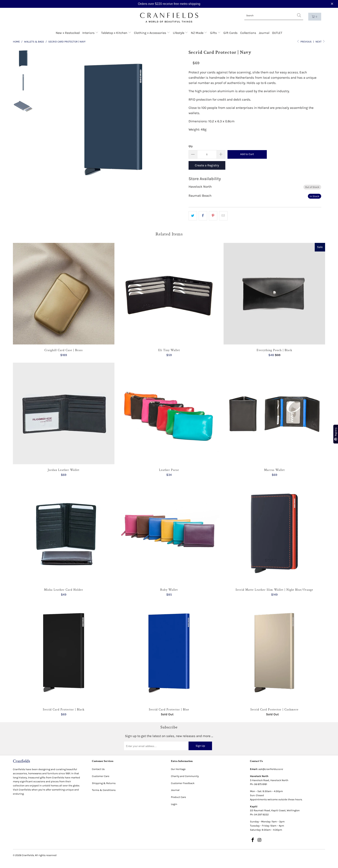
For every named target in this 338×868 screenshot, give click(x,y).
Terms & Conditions (104, 790)
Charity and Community (185, 776)
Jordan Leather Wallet (63, 413)
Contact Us (98, 769)
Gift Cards (230, 33)
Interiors (88, 33)
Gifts (214, 33)
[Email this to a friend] (223, 215)
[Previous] (50, 119)
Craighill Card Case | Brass (63, 293)
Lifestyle (179, 33)
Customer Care (100, 776)
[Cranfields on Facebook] (253, 840)
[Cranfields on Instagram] (260, 840)
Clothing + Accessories (150, 33)
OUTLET (277, 33)
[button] (332, 3)
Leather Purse (169, 413)
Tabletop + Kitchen (114, 33)
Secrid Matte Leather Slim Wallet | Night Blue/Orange (274, 533)
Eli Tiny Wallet (169, 293)
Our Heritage (178, 769)
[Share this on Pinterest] (213, 215)
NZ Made (197, 33)
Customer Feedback (182, 783)
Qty (191, 146)
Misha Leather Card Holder (63, 533)
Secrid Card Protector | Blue (169, 653)
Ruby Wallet (169, 533)
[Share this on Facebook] (203, 215)
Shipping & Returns (104, 783)
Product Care (178, 797)
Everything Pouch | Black (274, 293)
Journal (264, 33)
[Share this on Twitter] (193, 215)
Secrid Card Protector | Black (63, 653)
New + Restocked (68, 33)
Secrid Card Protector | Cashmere (274, 653)
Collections (248, 33)
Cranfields (28, 855)
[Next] (177, 119)
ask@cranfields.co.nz (270, 769)
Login (174, 804)
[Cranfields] (169, 18)
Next (319, 41)
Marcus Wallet (274, 413)
